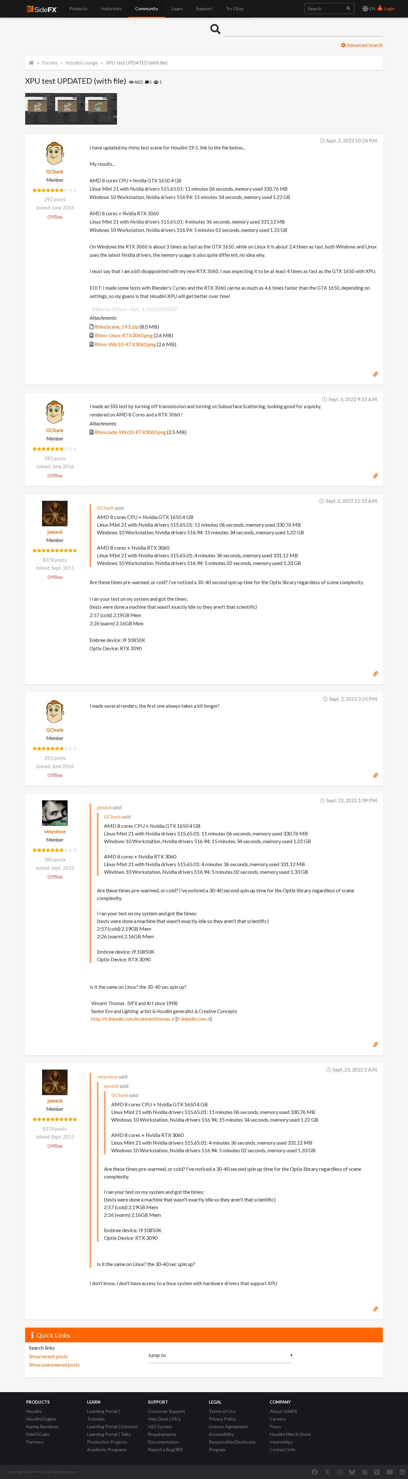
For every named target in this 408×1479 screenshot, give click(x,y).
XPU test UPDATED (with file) (136, 62)
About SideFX (283, 1411)
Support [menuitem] (204, 8)
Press (275, 1426)
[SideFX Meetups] (365, 1472)
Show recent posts (48, 1356)
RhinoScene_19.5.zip (116, 327)
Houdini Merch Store (290, 1434)
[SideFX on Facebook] (315, 1472)
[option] (40, 109)
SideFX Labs (38, 1434)
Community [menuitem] (146, 8)
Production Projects (107, 1442)
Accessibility (221, 1434)
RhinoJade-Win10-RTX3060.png (130, 432)
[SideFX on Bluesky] (352, 1472)
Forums (50, 62)
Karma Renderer (42, 1426)
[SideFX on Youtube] (389, 1472)
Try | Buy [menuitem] (235, 8)
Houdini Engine (41, 1419)
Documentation (163, 1442)
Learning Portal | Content (112, 1426)
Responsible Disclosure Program (232, 1445)
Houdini (33, 1411)
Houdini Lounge (82, 62)
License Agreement (228, 1426)
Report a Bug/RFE (165, 1449)
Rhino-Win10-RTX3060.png (125, 344)
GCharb (54, 171)
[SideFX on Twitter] (327, 1472)
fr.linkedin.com (191, 1019)
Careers (278, 1419)
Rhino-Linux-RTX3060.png (123, 335)
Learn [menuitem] (177, 8)
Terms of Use (222, 1411)
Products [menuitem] (78, 8)
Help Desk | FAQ (164, 1419)
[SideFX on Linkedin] (402, 1472)
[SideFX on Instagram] (339, 1472)
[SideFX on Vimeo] (376, 1472)
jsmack (54, 532)
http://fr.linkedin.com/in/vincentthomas (131, 1019)
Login (389, 8)
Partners (35, 1442)
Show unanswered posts (54, 1365)
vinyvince (55, 831)
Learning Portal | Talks (109, 1434)
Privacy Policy (222, 1419)
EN (371, 8)
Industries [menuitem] (111, 8)
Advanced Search (364, 45)
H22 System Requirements (162, 1430)
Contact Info (282, 1449)
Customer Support (166, 1411)
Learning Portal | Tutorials (103, 1415)
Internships (281, 1442)
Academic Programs (107, 1449)
